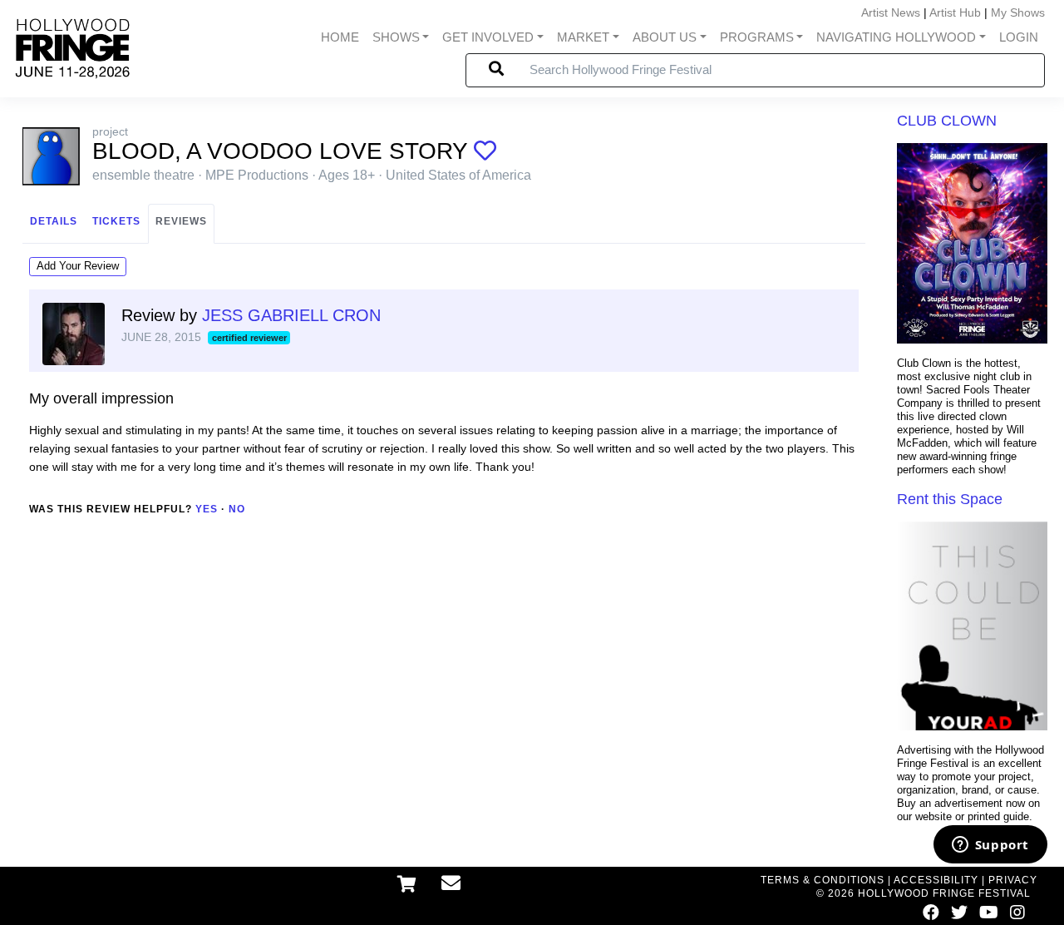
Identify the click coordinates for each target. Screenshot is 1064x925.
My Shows (1018, 12)
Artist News (890, 12)
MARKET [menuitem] (583, 37)
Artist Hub (955, 12)
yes (206, 509)
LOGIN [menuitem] (1018, 37)
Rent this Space (949, 499)
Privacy (1012, 880)
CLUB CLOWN (947, 120)
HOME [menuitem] (340, 37)
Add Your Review (78, 266)
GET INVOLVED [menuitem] (488, 37)
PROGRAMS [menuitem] (757, 37)
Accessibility (936, 880)
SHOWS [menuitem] (396, 37)
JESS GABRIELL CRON (291, 315)
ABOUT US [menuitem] (665, 37)
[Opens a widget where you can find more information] (990, 846)
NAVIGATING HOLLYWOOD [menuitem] (896, 37)
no (237, 509)
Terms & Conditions (822, 880)
